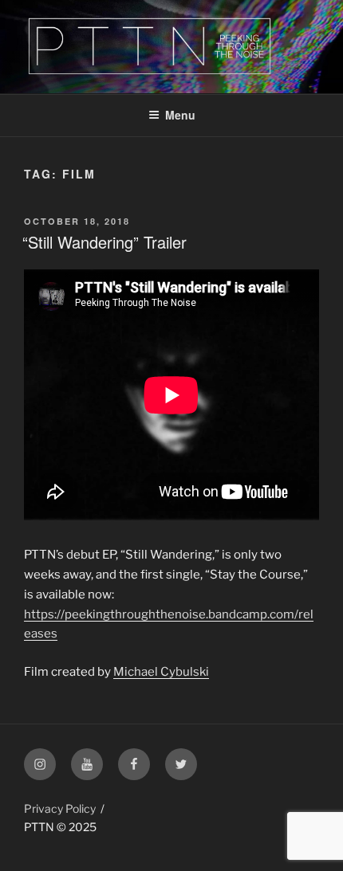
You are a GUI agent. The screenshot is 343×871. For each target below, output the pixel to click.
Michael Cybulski (161, 672)
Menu (180, 115)
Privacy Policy (60, 808)
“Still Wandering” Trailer (104, 241)
